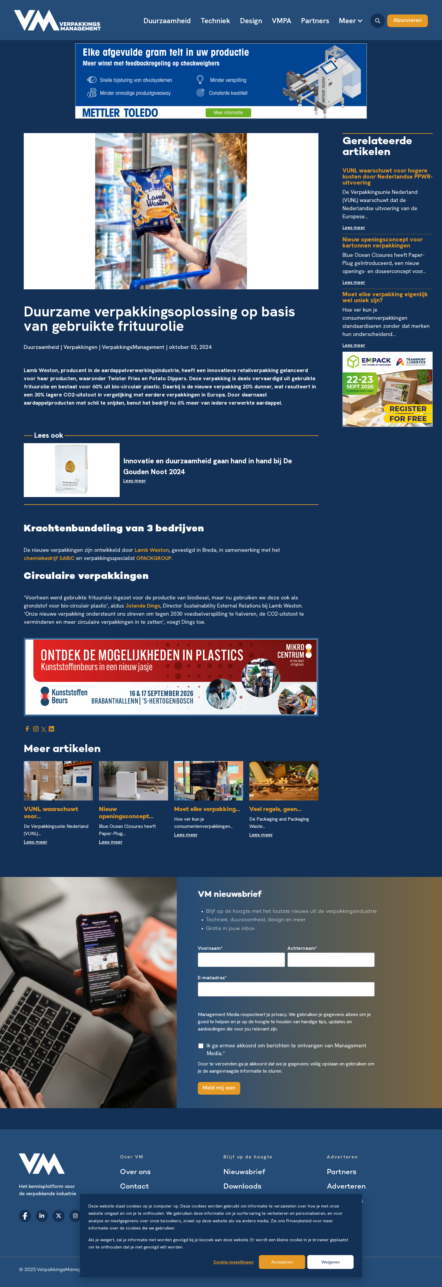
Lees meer (35, 842)
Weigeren (330, 1262)
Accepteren (282, 1262)
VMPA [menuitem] (281, 20)
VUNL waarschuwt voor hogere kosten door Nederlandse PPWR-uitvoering (387, 176)
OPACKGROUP (153, 558)
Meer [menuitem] (347, 20)
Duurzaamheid (41, 347)
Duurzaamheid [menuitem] (167, 20)
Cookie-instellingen (233, 1262)
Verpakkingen (80, 347)
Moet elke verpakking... (207, 810)
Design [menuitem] (251, 20)
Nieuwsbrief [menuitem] (244, 1172)
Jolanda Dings (142, 605)
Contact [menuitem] (134, 1187)
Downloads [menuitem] (242, 1187)
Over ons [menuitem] (135, 1172)
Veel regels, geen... (275, 810)
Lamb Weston (152, 549)
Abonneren (407, 20)
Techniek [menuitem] (215, 20)
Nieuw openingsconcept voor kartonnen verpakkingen (382, 242)
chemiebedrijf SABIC (49, 558)
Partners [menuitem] (315, 20)
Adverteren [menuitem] (346, 1187)
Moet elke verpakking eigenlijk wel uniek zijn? (385, 297)
